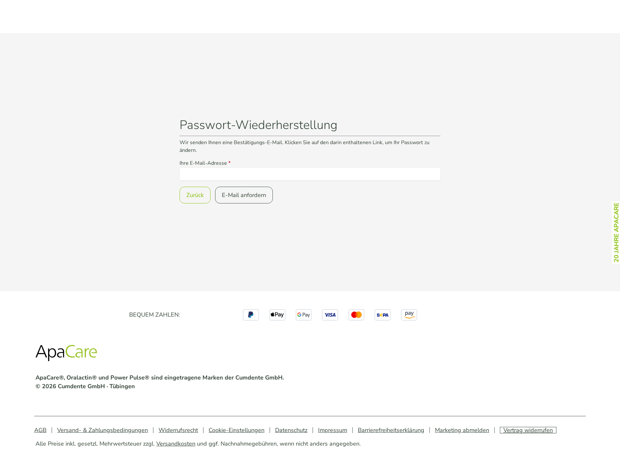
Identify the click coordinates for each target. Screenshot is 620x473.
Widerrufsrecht (178, 430)
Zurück (195, 195)
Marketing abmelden (462, 430)
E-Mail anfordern (244, 195)
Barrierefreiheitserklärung (391, 430)
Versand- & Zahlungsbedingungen (102, 430)
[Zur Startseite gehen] (68, 355)
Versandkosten (175, 444)
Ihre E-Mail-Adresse (205, 163)
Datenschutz (291, 430)
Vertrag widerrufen (528, 430)
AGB (40, 430)
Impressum (332, 430)
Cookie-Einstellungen (236, 430)
